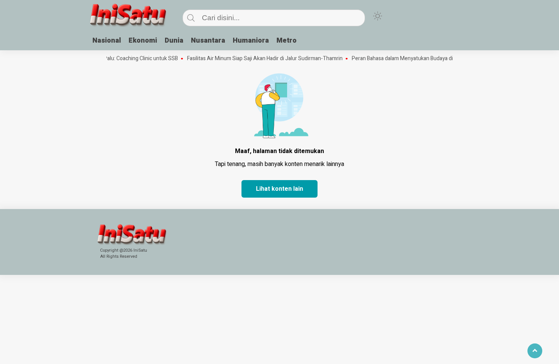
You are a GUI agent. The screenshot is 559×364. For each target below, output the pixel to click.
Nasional (106, 40)
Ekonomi (143, 40)
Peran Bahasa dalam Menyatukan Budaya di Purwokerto (413, 58)
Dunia (174, 40)
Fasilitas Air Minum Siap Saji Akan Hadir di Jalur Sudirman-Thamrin (260, 58)
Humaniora (251, 40)
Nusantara (208, 40)
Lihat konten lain (279, 188)
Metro (286, 40)
